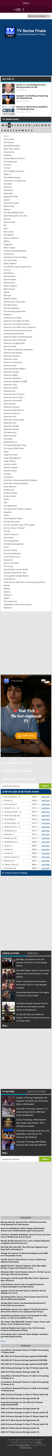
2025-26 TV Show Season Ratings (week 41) (20, 1432)
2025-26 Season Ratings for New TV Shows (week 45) (24, 1394)
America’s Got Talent (13, 317)
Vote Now (45, 796)
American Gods (10, 384)
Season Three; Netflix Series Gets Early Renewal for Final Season (24, 1223)
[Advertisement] (26, 1188)
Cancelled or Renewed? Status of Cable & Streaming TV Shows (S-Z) (25, 1383)
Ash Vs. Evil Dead (11, 563)
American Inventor (12, 407)
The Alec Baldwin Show (14, 212)
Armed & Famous (11, 534)
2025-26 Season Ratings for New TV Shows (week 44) (24, 1412)
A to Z (6, 136)
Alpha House (9, 289)
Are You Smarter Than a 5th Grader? (19, 524)
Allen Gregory (10, 247)
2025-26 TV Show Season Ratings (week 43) (20, 1420)
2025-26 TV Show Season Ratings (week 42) (20, 1428)
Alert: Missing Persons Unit (15, 215)
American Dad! (10, 365)
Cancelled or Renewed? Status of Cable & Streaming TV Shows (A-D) (25, 1389)
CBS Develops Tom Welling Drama (32, 108)
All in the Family (10, 260)
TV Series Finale (23, 1445)
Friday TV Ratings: (31, 1123)
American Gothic (11, 387)
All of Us (7, 270)
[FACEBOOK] (22, 9)
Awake (7, 598)
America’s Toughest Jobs (14, 343)
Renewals (32, 953)
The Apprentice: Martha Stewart (17, 509)
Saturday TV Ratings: (32, 1111)
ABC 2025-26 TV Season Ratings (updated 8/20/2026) (24, 1356)
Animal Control (10, 464)
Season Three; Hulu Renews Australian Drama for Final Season (32, 973)
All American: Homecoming (15, 257)
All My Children (10, 263)
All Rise (7, 241)
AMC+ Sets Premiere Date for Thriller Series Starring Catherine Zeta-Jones (25, 1273)
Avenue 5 (8, 595)
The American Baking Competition (18, 349)
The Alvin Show (10, 305)
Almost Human (10, 279)
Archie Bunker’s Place (13, 518)
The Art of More (10, 550)
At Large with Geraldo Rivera (16, 575)
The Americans (10, 432)
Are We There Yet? (12, 521)
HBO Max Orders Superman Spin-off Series (25, 1279)
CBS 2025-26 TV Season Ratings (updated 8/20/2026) (24, 1360)
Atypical (7, 591)
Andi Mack (8, 438)
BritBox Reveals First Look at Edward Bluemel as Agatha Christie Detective (25, 1242)
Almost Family (9, 276)
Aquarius (8, 512)
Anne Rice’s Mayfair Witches (16, 483)
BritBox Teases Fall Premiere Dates (24, 1267)
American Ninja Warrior (14, 410)
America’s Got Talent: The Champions (20, 327)
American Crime (10, 359)
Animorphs (8, 477)
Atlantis (7, 588)
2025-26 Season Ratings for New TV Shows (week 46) (24, 1368)
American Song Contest (14, 419)
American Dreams (11, 372)
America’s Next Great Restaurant (18, 336)
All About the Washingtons (15, 250)
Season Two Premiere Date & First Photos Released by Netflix (24, 1298)
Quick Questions (36, 1091)
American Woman (11, 429)
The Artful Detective (12, 553)
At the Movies (9, 579)
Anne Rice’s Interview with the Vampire (20, 480)
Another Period (10, 493)
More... (5, 1025)
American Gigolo (11, 375)
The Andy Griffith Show (14, 448)
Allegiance (8, 244)
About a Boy (9, 152)
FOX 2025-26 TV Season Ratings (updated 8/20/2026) (24, 1364)
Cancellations (10, 953)
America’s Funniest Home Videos (18, 330)
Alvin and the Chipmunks (14, 301)
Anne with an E (10, 486)
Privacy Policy (25, 1447)
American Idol (9, 403)
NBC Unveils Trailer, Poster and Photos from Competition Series (25, 1323)
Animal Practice (10, 470)
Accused (7, 164)
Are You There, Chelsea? (14, 528)
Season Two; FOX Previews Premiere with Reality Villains (23, 1329)
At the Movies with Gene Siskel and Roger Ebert (24, 582)
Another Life (9, 489)
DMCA (39, 1442)
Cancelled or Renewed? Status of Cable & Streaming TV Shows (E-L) (25, 1377)
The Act (7, 168)
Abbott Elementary (12, 145)
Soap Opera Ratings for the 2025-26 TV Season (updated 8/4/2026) (22, 1403)
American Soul (10, 423)
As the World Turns (12, 556)
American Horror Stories (14, 394)
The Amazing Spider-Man (15, 311)
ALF (5, 225)
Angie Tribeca (9, 461)
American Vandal (11, 426)
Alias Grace (9, 231)
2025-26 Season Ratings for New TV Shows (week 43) (24, 1416)
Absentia (7, 155)
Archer (6, 515)
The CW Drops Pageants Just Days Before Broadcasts (24, 1248)
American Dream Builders (15, 368)
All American (9, 254)
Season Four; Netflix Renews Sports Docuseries (23, 1229)
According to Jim (10, 161)
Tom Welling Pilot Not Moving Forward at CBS (31, 86)
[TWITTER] (27, 9)
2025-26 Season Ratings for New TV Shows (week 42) (24, 1424)
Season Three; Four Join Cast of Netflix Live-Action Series (26, 1235)
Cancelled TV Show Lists (17, 763)
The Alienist (9, 234)
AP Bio (6, 499)
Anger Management (12, 458)
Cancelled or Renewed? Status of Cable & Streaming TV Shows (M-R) (25, 1351)
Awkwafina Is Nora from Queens (18, 604)
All (2, 125)
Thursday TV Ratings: (33, 1134)
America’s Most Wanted (14, 333)
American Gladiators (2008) (15, 381)
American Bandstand (13, 352)
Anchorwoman (10, 435)
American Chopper (12, 356)
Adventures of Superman (15, 180)
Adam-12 (7, 174)
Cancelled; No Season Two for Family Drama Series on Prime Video (33, 1017)
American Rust (10, 416)
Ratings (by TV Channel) (16, 771)
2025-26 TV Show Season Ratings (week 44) (20, 1408)
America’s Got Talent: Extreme (17, 324)
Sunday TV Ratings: (32, 1100)
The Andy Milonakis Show (15, 445)
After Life (8, 187)
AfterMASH (8, 190)
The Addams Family (12, 177)
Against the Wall (11, 196)
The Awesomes (10, 601)
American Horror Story (13, 397)
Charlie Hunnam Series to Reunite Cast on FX (23, 1291)
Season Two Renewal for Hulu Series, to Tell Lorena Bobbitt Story (24, 1316)
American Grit (9, 391)
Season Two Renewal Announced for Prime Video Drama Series (23, 1304)
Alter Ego (7, 295)
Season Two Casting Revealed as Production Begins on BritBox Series (22, 1285)
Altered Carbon (10, 298)
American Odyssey (12, 413)
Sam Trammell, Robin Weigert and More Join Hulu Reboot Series (24, 1335)
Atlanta (7, 585)
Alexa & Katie (9, 222)
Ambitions (8, 314)
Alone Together (10, 285)
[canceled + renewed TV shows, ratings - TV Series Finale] (25, 32)
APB (5, 502)
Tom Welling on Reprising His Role (32, 97)
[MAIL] (36, 9)
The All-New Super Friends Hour (17, 266)
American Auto (10, 346)
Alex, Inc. (7, 219)
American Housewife (13, 400)
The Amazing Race (12, 308)
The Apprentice (10, 505)
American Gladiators (13, 378)
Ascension (8, 560)
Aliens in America (11, 238)
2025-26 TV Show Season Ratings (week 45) (20, 1398)
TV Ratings (8, 1091)
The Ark (7, 531)
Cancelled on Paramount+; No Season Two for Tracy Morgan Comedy (31, 984)
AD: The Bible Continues (14, 171)
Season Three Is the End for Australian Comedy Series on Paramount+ (32, 1006)
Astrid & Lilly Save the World (16, 569)
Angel (6, 451)
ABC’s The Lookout (12, 148)
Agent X (7, 199)
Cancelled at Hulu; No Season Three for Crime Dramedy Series (31, 962)
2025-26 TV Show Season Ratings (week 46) (20, 1372)
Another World (10, 496)
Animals (7, 473)
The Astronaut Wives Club (15, 572)
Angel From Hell (10, 454)
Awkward (8, 607)
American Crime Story (13, 362)
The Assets (8, 566)
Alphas (7, 292)
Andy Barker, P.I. (11, 442)
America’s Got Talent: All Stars (16, 321)
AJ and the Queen (11, 203)
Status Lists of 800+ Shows (18, 779)
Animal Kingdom (11, 467)
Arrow (6, 547)
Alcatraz (7, 209)
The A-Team (9, 139)
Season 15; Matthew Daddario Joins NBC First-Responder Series (24, 1254)
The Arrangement (11, 540)
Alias (6, 228)
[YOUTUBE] (17, 9)
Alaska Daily (9, 206)
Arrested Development (14, 544)
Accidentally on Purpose (14, 158)
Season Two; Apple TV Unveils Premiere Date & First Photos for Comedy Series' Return (24, 1310)
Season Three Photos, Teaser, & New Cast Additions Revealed (23, 1260)
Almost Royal (9, 282)
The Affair (8, 184)
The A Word (9, 142)
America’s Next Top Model (15, 340)
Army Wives (9, 537)
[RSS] (32, 9)
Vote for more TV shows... (17, 873)
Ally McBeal (8, 273)
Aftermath (8, 193)
